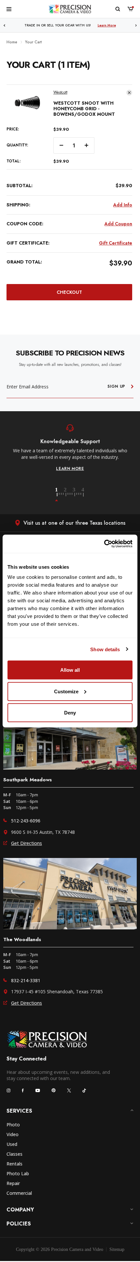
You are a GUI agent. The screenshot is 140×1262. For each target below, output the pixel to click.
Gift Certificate (115, 243)
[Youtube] (37, 1090)
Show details (105, 649)
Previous (4, 25)
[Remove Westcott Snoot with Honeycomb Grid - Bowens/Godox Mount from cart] (129, 93)
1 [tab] (60, 495)
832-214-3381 (25, 980)
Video (13, 1134)
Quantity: (17, 145)
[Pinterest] (53, 1090)
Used (12, 1144)
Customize (66, 691)
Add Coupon (118, 224)
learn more (70, 469)
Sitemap (116, 1249)
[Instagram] (8, 1090)
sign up (116, 386)
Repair (13, 1183)
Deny (70, 712)
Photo (13, 1124)
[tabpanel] (70, 447)
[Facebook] (23, 1090)
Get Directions (26, 843)
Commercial (19, 1193)
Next (136, 25)
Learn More (107, 25)
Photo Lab (18, 1173)
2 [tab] (69, 495)
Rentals (14, 1164)
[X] (69, 1090)
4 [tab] (83, 495)
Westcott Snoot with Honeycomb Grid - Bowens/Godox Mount (84, 108)
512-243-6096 (25, 821)
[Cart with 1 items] (130, 9)
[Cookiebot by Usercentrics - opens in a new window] (104, 544)
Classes (14, 1154)
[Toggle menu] (9, 8)
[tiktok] (84, 1090)
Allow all (70, 670)
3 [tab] (77, 495)
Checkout (69, 292)
